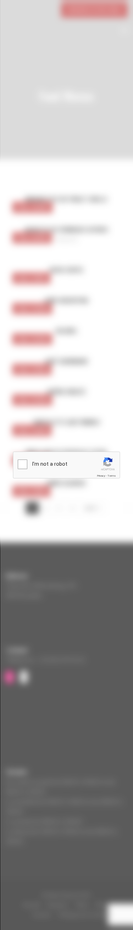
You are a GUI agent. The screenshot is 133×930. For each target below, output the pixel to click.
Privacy (101, 475)
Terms (111, 475)
